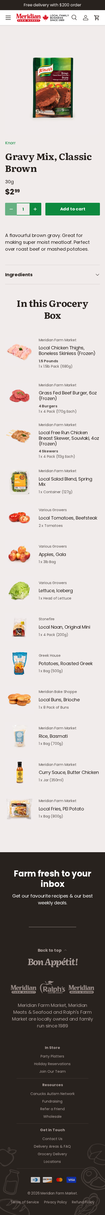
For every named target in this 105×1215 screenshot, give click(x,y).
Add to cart (72, 209)
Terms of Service (24, 1202)
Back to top (50, 950)
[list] (52, 88)
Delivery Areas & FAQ (52, 1146)
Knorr (10, 143)
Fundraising (52, 1101)
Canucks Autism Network (52, 1093)
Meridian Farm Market (59, 1193)
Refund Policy (83, 1202)
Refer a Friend (52, 1108)
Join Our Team (52, 1071)
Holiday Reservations (52, 1063)
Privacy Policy (55, 1202)
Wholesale (52, 1116)
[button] (96, 17)
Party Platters (52, 1056)
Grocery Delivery (52, 1154)
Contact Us (52, 1138)
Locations (52, 1161)
